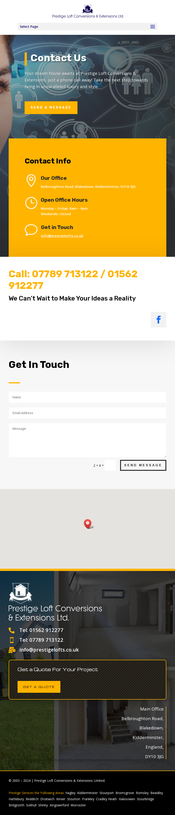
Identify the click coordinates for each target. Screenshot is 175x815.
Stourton (73, 799)
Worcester (78, 805)
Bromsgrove (125, 793)
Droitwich (47, 799)
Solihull (31, 805)
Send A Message (51, 108)
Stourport (107, 793)
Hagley (70, 793)
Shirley (43, 805)
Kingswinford (59, 805)
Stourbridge (145, 799)
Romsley (142, 793)
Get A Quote (39, 687)
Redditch (32, 799)
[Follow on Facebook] (158, 319)
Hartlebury (16, 799)
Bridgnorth (16, 805)
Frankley (88, 799)
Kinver (60, 799)
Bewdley (156, 793)
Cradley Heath (106, 799)
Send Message (143, 465)
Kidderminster (87, 793)
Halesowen (127, 799)
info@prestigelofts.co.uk (62, 235)
